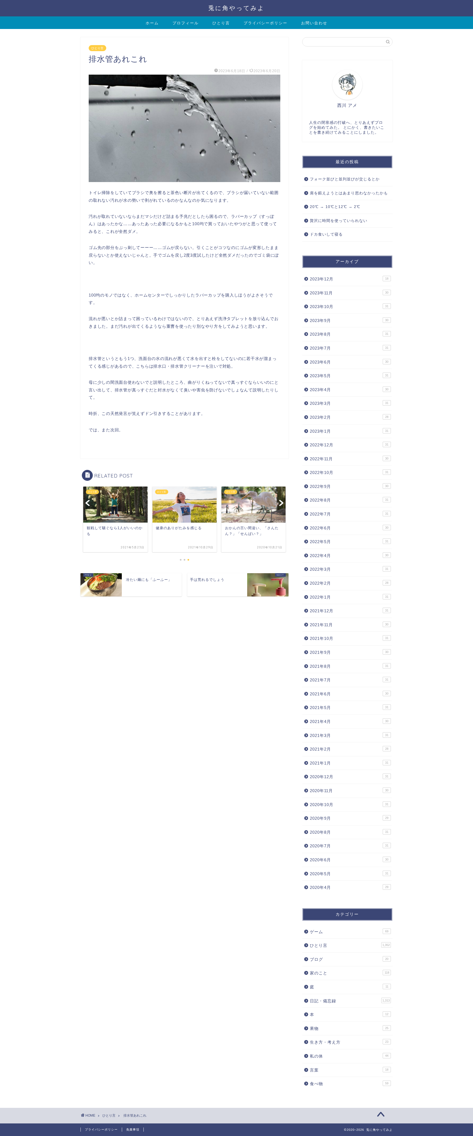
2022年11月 (349, 458)
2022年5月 (349, 541)
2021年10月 (349, 638)
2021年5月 (349, 707)
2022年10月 (349, 472)
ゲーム (349, 931)
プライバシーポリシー (265, 23)
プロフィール (185, 23)
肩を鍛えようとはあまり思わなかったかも (349, 193)
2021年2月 (349, 749)
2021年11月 (349, 624)
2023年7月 (349, 348)
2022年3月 (349, 569)
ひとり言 (221, 23)
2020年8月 (349, 832)
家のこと (349, 973)
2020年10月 (349, 804)
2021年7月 (349, 680)
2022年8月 (349, 500)
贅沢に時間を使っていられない (338, 221)
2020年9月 (349, 818)
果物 (349, 1028)
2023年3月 (349, 403)
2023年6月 (349, 362)
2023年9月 (349, 320)
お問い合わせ (314, 23)
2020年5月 (349, 873)
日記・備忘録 (350, 1001)
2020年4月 (349, 887)
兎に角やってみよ (236, 7)
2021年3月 (349, 735)
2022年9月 (349, 486)
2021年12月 (349, 610)
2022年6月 (349, 528)
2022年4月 (349, 555)
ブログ (349, 959)
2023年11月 (349, 293)
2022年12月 (349, 445)
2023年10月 (349, 306)
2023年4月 (349, 389)
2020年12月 (349, 776)
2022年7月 (349, 514)
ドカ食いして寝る (326, 234)
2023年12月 (349, 279)
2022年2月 (349, 583)
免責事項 (132, 1129)
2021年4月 (349, 721)
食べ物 (349, 1083)
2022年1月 (349, 597)
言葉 (349, 1070)
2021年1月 (349, 763)
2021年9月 (349, 652)
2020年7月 (349, 846)
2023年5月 (349, 375)
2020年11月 (349, 790)
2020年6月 (349, 859)
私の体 (349, 1056)
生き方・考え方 (349, 1042)
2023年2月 (349, 417)
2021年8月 (349, 666)
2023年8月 (349, 334)
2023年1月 (349, 431)
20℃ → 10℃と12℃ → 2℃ (335, 207)
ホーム (152, 23)
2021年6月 (349, 694)
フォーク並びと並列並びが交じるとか (345, 179)
